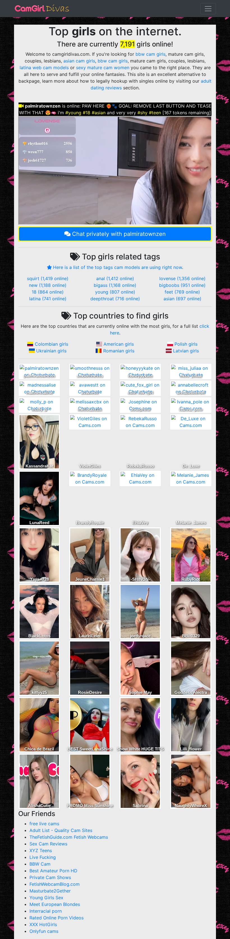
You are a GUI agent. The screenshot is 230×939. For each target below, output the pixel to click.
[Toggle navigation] (208, 8)
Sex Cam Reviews (48, 844)
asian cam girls (79, 61)
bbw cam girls (150, 54)
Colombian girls (51, 344)
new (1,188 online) (47, 285)
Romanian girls (118, 351)
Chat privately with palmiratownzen (119, 234)
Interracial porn (45, 911)
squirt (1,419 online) (47, 278)
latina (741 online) (47, 298)
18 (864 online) (48, 292)
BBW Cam (39, 864)
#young (73, 112)
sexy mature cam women (102, 67)
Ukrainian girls (51, 351)
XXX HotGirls (43, 924)
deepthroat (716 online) (115, 298)
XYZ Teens (40, 850)
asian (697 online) (182, 298)
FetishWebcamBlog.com (54, 884)
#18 (86, 112)
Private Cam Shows (50, 877)
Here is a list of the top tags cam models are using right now (117, 267)
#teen (155, 112)
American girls (119, 344)
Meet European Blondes (54, 904)
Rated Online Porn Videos (56, 918)
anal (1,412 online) (115, 278)
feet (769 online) (182, 292)
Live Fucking (42, 857)
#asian (98, 112)
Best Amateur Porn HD (53, 870)
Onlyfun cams (43, 931)
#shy (142, 112)
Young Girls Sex (46, 897)
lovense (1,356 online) (182, 278)
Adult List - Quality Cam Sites (60, 830)
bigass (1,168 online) (115, 285)
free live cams (44, 823)
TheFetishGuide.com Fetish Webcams (68, 837)
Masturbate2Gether (50, 891)
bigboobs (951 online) (182, 285)
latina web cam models (44, 67)
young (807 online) (115, 292)
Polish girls (185, 344)
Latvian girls (186, 351)
